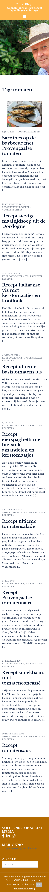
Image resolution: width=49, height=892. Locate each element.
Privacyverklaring (24, 888)
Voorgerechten (12, 210)
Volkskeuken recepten (16, 207)
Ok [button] (38, 884)
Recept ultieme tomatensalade (19, 524)
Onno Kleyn (24, 4)
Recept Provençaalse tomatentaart (17, 598)
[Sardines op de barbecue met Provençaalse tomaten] (24, 113)
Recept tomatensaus (16, 748)
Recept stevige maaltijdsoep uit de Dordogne (24, 221)
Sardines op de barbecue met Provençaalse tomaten (19, 145)
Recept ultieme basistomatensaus (22, 369)
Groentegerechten (14, 512)
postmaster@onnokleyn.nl (22, 848)
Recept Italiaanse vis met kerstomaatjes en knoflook (21, 292)
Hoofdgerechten (29, 132)
